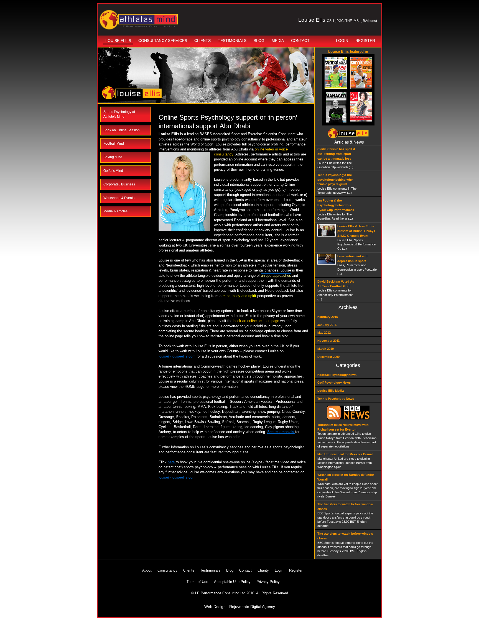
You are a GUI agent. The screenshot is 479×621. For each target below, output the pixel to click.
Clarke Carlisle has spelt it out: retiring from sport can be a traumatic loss (336, 153)
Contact (300, 40)
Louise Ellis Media (330, 390)
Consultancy (167, 570)
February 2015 (327, 316)
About (147, 570)
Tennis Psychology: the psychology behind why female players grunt (335, 179)
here (172, 462)
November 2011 (328, 340)
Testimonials (232, 40)
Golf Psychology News (334, 382)
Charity (263, 570)
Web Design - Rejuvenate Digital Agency (239, 606)
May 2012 (324, 332)
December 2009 (328, 356)
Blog (259, 40)
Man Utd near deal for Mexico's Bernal (345, 454)
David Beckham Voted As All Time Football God (335, 284)
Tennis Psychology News (335, 398)
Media (278, 40)
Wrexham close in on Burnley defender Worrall (345, 477)
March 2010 (325, 348)
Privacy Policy (268, 582)
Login (342, 40)
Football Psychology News (336, 374)
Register (365, 40)
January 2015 (327, 324)
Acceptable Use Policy (232, 582)
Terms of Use (197, 582)
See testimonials (281, 432)
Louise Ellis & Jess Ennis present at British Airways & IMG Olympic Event (356, 231)
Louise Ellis (118, 40)
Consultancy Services (162, 40)
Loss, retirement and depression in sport (352, 259)
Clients (202, 40)
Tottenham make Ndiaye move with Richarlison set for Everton (343, 427)
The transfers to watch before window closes (345, 506)
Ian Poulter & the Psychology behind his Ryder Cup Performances (335, 205)
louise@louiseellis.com (177, 356)
